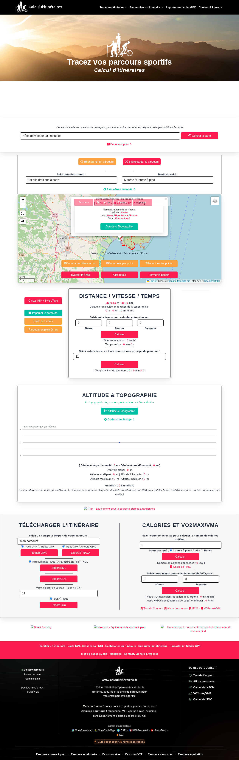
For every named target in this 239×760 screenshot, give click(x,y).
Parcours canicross (160, 754)
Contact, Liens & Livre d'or (141, 653)
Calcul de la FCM (204, 687)
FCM (195, 608)
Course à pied (122, 218)
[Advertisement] (119, 99)
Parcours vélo (111, 754)
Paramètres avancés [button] (119, 189)
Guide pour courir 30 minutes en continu (121, 741)
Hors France (121, 215)
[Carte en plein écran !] (23, 213)
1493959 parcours (34, 669)
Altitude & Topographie (121, 410)
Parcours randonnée (84, 754)
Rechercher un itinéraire (120, 645)
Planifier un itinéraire (52, 645)
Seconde (150, 328)
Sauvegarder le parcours (143, 161)
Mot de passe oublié (94, 653)
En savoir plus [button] (119, 144)
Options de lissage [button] (119, 419)
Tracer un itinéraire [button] (112, 7)
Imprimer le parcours (44, 312)
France (134, 215)
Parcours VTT (133, 754)
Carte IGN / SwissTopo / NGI (85, 645)
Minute (119, 328)
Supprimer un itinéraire (152, 645)
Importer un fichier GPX (181, 7)
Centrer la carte (201, 135)
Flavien (124, 212)
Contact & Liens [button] (209, 7)
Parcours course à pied (51, 754)
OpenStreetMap (212, 281)
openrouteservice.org (179, 281)
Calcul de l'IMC (181, 566)
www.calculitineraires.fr (119, 680)
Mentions (116, 653)
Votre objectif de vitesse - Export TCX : (59, 587)
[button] (119, 238)
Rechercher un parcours (98, 161)
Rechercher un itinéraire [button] (145, 7)
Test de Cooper (152, 608)
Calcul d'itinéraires (44, 7)
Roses (110, 215)
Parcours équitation (190, 754)
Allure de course (177, 608)
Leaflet (152, 281)
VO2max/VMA (212, 608)
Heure (88, 328)
